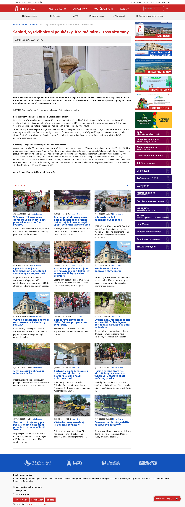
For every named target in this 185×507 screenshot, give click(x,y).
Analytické (21, 490)
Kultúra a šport (103, 8)
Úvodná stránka (20, 24)
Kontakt (125, 8)
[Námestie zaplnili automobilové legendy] (113, 200)
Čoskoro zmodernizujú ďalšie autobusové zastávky (112, 423)
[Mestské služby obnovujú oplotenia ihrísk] (31, 354)
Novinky (33, 24)
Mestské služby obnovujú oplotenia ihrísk (28, 372)
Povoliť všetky (21, 499)
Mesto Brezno (57, 8)
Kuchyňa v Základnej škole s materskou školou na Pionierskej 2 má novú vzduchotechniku (71, 374)
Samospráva (80, 8)
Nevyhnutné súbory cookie (29, 487)
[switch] (14, 487)
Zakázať (50, 499)
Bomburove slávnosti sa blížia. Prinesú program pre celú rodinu (70, 322)
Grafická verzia (34, 2)
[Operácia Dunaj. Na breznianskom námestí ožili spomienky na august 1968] (31, 252)
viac (127, 185)
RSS (42, 2)
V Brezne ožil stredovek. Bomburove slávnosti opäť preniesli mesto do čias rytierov (29, 221)
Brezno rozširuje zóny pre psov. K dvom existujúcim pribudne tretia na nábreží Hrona (29, 426)
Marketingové (22, 494)
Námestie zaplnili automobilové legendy (108, 218)
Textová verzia (20, 2)
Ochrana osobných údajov (35, 504)
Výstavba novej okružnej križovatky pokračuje (69, 423)
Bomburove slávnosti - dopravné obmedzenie (108, 270)
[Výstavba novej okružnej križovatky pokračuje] (72, 407)
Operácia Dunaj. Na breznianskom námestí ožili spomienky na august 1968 (29, 271)
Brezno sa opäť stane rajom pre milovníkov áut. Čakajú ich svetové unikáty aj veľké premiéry (72, 272)
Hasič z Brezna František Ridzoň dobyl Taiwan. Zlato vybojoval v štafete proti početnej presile (111, 374)
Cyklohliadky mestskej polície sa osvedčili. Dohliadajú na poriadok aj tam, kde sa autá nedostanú (112, 323)
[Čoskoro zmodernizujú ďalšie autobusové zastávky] (113, 405)
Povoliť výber (37, 499)
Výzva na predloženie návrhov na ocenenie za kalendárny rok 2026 (31, 322)
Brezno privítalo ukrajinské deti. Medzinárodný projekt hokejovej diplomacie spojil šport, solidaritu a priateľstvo (72, 221)
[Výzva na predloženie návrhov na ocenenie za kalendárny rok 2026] (31, 306)
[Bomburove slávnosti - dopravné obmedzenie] (113, 255)
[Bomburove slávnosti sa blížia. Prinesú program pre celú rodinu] (72, 303)
